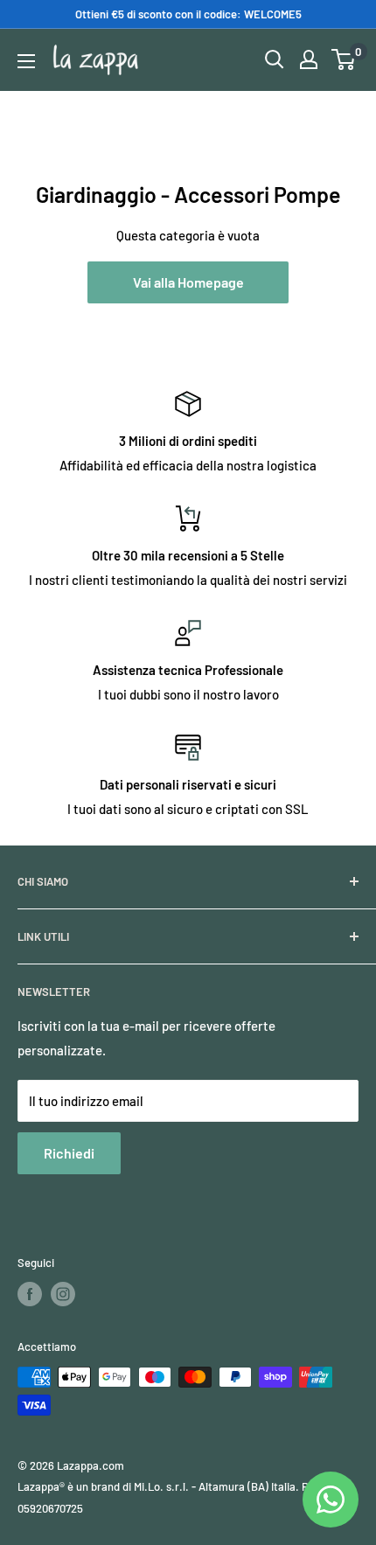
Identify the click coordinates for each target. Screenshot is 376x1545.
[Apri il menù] (26, 61)
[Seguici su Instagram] (63, 1294)
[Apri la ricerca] (274, 59)
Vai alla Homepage (188, 282)
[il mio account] (308, 59)
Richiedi (69, 1153)
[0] (344, 59)
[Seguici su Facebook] (29, 1294)
